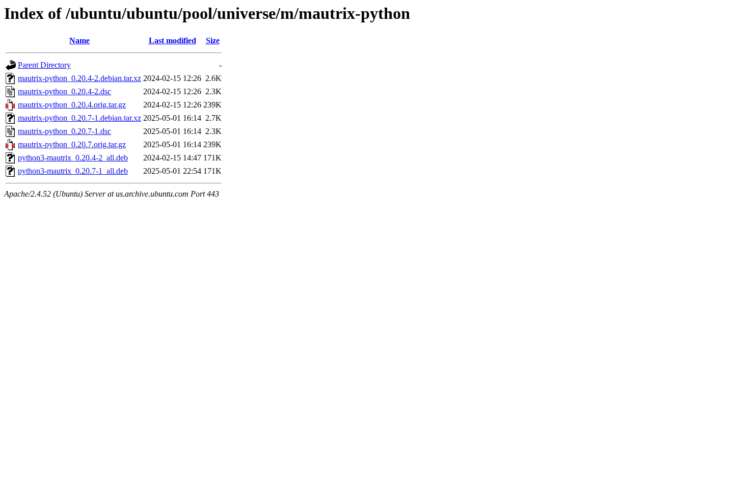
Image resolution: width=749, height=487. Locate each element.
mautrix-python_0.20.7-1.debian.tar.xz (79, 118)
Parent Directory (44, 65)
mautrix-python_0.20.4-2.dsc (64, 91)
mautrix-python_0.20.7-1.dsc (64, 131)
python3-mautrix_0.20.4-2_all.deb (73, 157)
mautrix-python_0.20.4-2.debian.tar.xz (79, 78)
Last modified (172, 40)
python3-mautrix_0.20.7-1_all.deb (73, 171)
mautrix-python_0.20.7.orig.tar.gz (72, 144)
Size (213, 40)
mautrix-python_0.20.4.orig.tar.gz (72, 104)
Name (79, 40)
